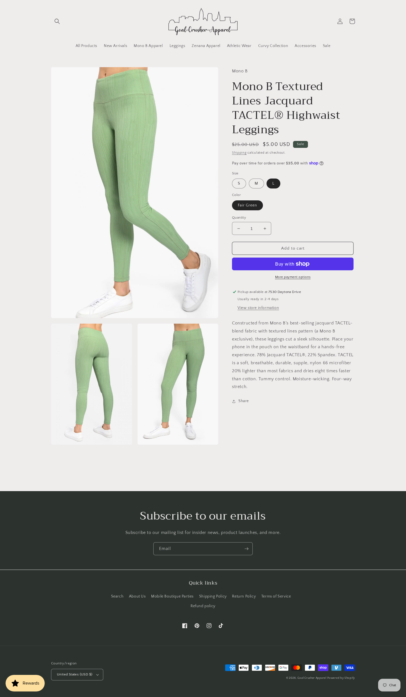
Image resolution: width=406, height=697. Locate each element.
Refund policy (203, 606)
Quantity (239, 217)
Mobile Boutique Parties (172, 596)
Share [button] (243, 401)
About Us (137, 596)
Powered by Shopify (341, 678)
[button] (57, 21)
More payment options (293, 277)
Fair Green (247, 205)
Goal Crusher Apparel (311, 678)
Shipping (239, 152)
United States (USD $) (74, 674)
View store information (258, 308)
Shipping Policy (213, 596)
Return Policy (244, 596)
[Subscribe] (246, 548)
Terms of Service (276, 596)
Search (117, 596)
